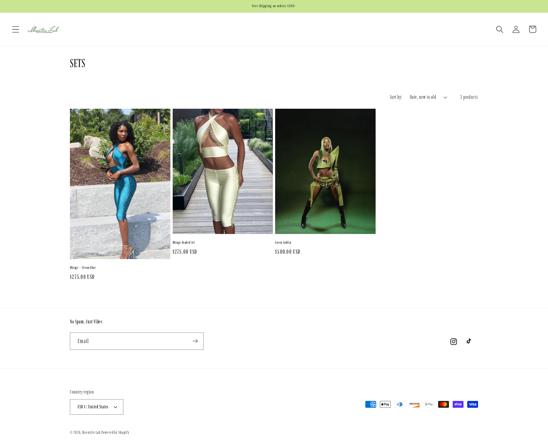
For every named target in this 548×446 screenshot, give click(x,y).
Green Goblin (283, 242)
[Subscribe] (195, 341)
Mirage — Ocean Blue (83, 267)
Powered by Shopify (115, 432)
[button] (15, 29)
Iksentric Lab (91, 432)
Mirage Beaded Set (184, 242)
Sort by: (396, 97)
